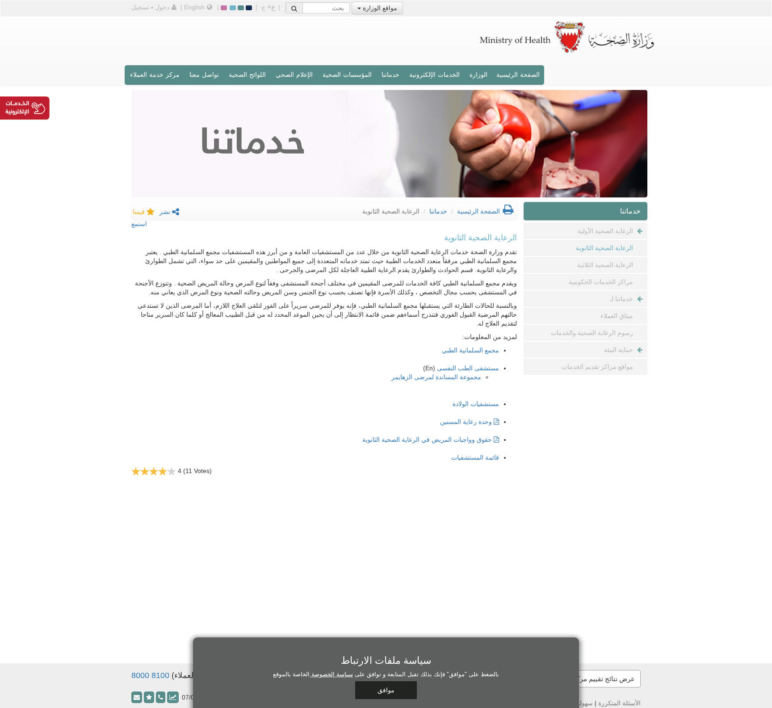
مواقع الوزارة (379, 8)
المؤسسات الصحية (347, 74)
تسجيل (140, 7)
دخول (162, 7)
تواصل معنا (204, 74)
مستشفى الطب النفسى (468, 368)
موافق (386, 690)
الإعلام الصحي (294, 74)
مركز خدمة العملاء (155, 74)
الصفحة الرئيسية (518, 74)
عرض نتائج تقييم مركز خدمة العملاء (586, 679)
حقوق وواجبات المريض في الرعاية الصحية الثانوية (428, 439)
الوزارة (478, 74)
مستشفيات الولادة (476, 403)
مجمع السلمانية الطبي (470, 350)
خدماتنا (390, 74)
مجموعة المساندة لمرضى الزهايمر (436, 377)
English (194, 7)
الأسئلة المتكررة (619, 703)
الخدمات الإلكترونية (434, 74)
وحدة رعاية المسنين (467, 421)
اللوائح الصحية (247, 74)
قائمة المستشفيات (475, 457)
